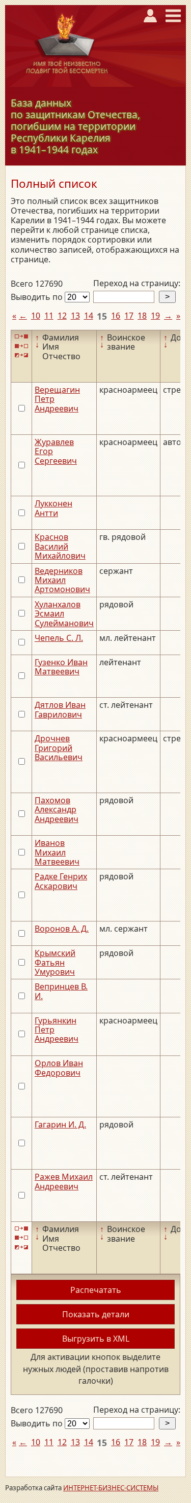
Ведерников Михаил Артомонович (62, 580)
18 (142, 315)
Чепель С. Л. (59, 637)
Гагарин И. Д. (60, 1124)
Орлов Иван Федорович (59, 1067)
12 (62, 315)
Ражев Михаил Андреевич (64, 1181)
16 (115, 315)
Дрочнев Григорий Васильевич (59, 748)
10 (35, 315)
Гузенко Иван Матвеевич (61, 667)
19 (155, 315)
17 (128, 315)
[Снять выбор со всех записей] (21, 346)
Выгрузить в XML (95, 1338)
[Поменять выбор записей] (21, 355)
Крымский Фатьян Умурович (55, 962)
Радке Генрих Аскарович (61, 881)
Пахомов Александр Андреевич (56, 810)
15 (102, 316)
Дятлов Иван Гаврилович (60, 709)
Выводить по (38, 296)
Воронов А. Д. (62, 928)
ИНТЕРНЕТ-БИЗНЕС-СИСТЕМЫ (110, 1487)
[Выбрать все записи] (21, 336)
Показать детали (95, 1314)
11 (48, 315)
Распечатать (95, 1289)
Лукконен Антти (53, 508)
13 (75, 315)
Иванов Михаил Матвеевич (57, 852)
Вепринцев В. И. (61, 991)
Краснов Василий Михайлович (60, 546)
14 (88, 315)
